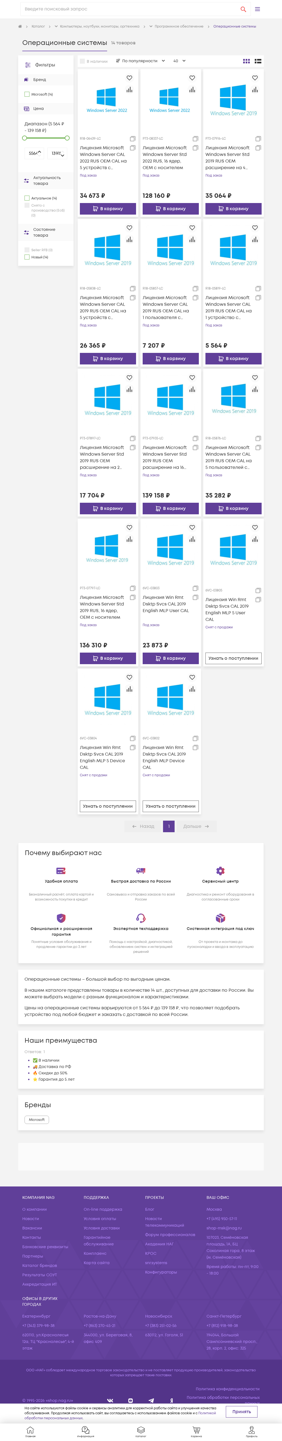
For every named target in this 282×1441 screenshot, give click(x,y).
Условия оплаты (100, 1218)
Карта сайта (97, 1263)
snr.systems (156, 1263)
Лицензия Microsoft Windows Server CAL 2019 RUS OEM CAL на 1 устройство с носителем (228, 308)
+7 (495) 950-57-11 (222, 1218)
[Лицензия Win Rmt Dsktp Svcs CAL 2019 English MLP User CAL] (171, 549)
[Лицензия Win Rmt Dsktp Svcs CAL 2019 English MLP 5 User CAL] (233, 549)
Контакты (31, 1237)
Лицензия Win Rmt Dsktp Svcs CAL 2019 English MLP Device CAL (164, 757)
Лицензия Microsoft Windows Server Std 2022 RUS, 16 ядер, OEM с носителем (165, 158)
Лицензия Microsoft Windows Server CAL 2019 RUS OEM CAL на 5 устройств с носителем (103, 308)
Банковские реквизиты (45, 1247)
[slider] (24, 138)
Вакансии (32, 1228)
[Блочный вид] (246, 61)
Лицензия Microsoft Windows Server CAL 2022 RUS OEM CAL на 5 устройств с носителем (103, 158)
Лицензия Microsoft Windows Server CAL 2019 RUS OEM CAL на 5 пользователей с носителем (228, 458)
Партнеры (32, 1256)
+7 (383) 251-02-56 (161, 1325)
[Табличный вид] (258, 61)
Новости (30, 1218)
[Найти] (243, 9)
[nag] (171, 1400)
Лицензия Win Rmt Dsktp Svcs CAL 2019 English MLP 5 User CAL (227, 610)
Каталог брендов (39, 1265)
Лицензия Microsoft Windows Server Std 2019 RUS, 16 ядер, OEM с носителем (102, 607)
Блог (149, 1209)
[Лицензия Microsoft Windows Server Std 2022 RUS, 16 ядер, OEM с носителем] (171, 99)
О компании (34, 1209)
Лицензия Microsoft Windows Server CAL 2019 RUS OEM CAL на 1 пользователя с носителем (166, 308)
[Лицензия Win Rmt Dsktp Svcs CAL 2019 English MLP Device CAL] (171, 699)
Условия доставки (102, 1228)
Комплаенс (95, 1253)
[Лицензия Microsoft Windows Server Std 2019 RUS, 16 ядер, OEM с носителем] (108, 549)
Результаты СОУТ (39, 1275)
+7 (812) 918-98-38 (222, 1325)
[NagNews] (151, 1400)
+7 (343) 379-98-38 (38, 1325)
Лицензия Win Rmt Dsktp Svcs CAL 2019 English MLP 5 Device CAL (102, 757)
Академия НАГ (159, 1244)
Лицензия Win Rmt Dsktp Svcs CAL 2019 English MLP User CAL (166, 604)
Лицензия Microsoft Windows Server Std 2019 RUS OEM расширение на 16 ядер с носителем (165, 458)
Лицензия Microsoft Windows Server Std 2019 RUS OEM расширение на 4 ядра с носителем (227, 158)
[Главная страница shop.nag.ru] (20, 26)
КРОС (150, 1253)
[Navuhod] (130, 1400)
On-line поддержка (103, 1209)
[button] (257, 9)
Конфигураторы (161, 1272)
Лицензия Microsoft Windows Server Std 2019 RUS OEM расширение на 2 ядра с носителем (102, 458)
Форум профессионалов (170, 1234)
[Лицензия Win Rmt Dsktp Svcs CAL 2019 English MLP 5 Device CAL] (108, 699)
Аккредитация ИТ (39, 1284)
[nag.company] (110, 1400)
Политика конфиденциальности (228, 1389)
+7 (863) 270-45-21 (99, 1325)
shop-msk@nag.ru (224, 1228)
